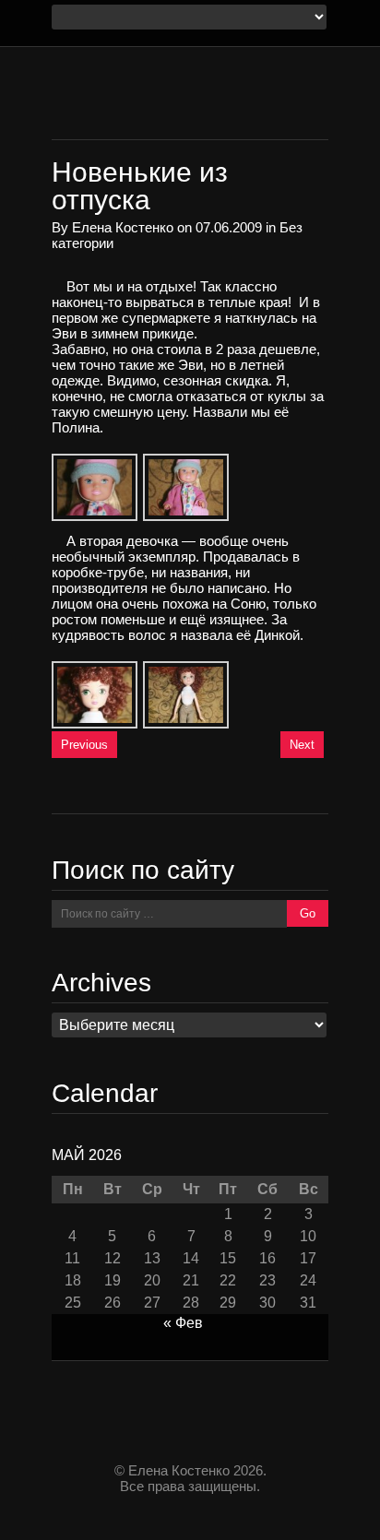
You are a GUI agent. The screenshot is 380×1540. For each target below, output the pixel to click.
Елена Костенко (122, 227)
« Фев (183, 1323)
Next (302, 745)
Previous (84, 745)
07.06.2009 (229, 227)
